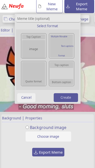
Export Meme (51, 152)
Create (66, 97)
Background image (48, 127)
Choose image (48, 136)
